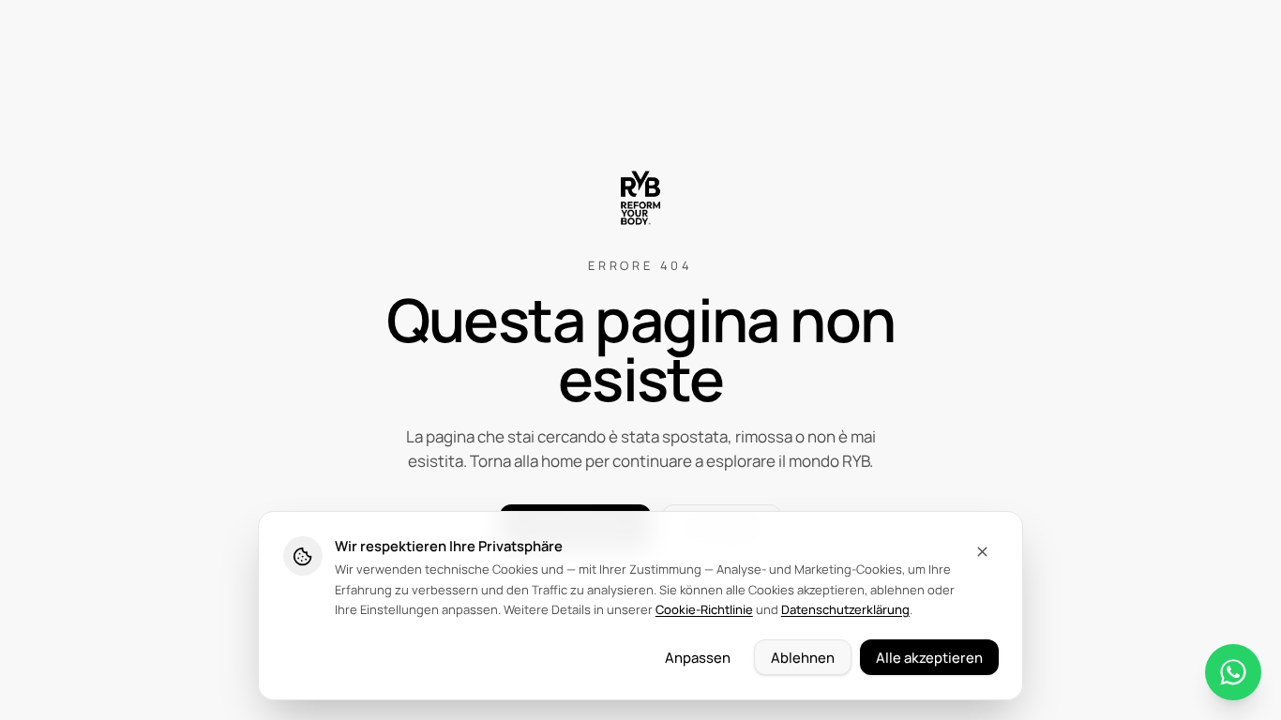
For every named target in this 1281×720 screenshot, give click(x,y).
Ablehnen (803, 657)
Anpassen (698, 657)
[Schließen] (983, 552)
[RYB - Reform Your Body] (640, 198)
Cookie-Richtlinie (704, 609)
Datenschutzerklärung (845, 609)
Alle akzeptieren (929, 657)
